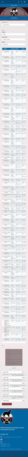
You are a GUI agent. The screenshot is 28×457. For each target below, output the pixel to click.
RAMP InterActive (7, 452)
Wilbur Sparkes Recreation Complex (13, 118)
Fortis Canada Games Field (13, 154)
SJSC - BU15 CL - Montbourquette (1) (24, 118)
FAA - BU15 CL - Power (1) (24, 121)
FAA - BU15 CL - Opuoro (9, 354)
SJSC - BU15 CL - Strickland (10, 364)
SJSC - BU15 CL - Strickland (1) (24, 95)
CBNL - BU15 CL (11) (24, 108)
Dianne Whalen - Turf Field (12, 57)
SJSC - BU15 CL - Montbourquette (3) (18, 166)
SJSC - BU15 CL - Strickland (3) (24, 61)
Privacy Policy (22, 452)
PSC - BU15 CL (8, 360)
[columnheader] (3, 49)
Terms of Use (15, 452)
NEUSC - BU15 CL (8, 358)
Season (4, 32)
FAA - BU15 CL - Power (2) (24, 220)
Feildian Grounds (12, 95)
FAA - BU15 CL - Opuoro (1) (18, 95)
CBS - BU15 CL (8, 352)
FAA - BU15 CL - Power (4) (24, 57)
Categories (14, 18)
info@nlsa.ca (5, 439)
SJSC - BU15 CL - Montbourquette (10, 362)
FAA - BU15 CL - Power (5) (18, 158)
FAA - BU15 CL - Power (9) (18, 114)
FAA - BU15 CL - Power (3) (18, 126)
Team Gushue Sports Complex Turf (12, 52)
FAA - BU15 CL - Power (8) (18, 264)
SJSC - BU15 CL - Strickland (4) (24, 242)
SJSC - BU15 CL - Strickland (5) (18, 66)
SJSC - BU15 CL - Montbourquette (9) (18, 71)
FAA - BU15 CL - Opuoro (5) (18, 180)
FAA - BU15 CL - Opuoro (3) (24, 51)
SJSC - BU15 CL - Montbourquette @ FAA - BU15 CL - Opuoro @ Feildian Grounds (18, 397)
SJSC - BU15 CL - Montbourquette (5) (24, 142)
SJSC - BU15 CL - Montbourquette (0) (24, 300)
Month (3, 42)
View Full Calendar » (7, 404)
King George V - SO (13, 321)
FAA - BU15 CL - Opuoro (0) (24, 66)
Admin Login (14, 454)
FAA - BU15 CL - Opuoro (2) (18, 208)
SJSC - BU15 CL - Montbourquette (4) (18, 87)
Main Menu (14, 5)
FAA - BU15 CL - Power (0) (24, 303)
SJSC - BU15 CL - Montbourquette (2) (24, 147)
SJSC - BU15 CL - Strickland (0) (24, 286)
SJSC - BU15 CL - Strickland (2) (18, 146)
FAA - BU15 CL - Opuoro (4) (18, 289)
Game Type (4, 37)
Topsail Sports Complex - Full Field (12, 62)
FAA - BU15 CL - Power (9, 356)
